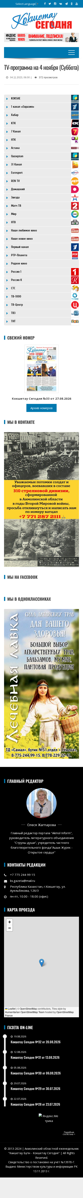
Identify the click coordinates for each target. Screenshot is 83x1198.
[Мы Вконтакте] (60, 3)
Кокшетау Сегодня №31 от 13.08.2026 (35, 1057)
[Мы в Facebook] (45, 3)
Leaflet (11, 1008)
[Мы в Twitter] (49, 3)
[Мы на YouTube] (76, 3)
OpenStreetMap (28, 1008)
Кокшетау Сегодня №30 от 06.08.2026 (36, 1073)
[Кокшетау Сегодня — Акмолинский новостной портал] (41, 20)
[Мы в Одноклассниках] (72, 3)
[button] (41, 963)
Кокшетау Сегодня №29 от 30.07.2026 (35, 1088)
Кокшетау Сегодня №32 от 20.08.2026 (35, 1041)
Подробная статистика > (69, 1133)
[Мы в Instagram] (55, 3)
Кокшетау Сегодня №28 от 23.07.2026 (35, 1104)
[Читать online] (41, 368)
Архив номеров (41, 408)
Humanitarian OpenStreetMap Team (25, 1012)
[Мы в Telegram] (66, 3)
